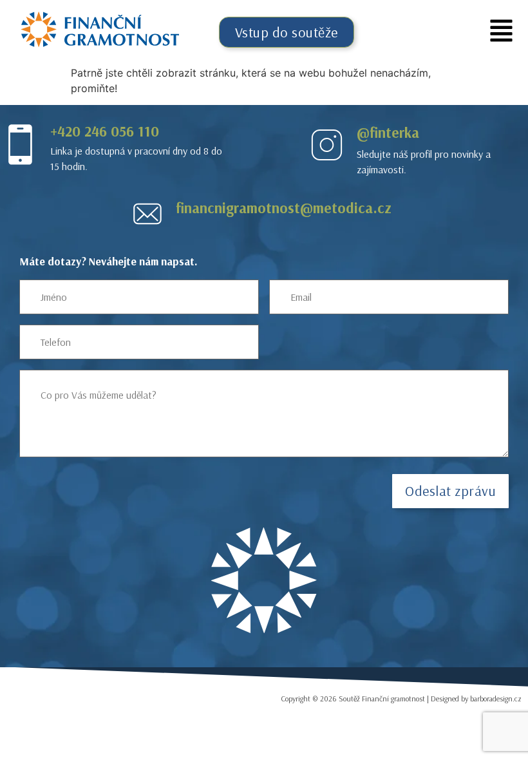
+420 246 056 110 (104, 131)
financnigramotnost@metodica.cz (283, 207)
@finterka (388, 132)
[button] (501, 32)
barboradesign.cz (496, 698)
